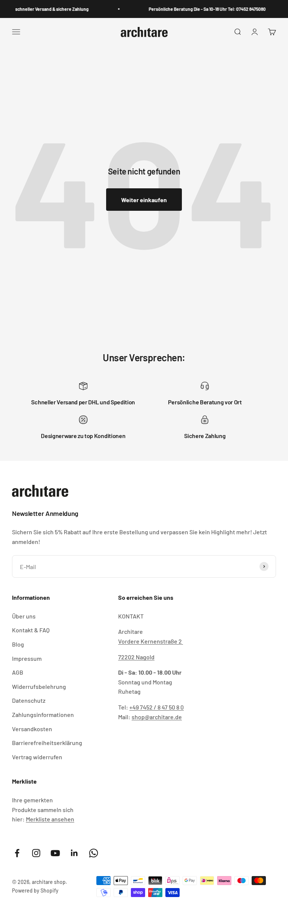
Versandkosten (32, 728)
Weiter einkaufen (144, 199)
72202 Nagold (136, 656)
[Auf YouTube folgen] (55, 853)
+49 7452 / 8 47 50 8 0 (156, 707)
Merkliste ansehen (50, 819)
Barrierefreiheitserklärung (47, 742)
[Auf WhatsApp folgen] (93, 853)
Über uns (24, 616)
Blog (18, 644)
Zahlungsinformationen (43, 714)
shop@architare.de (157, 716)
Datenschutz (28, 700)
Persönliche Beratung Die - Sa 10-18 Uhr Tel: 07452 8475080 (203, 9)
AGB (17, 672)
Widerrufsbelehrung (39, 686)
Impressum (27, 658)
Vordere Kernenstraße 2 (150, 641)
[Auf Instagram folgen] (36, 853)
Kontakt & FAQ (31, 629)
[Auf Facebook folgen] (17, 853)
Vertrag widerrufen (37, 756)
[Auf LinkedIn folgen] (74, 853)
